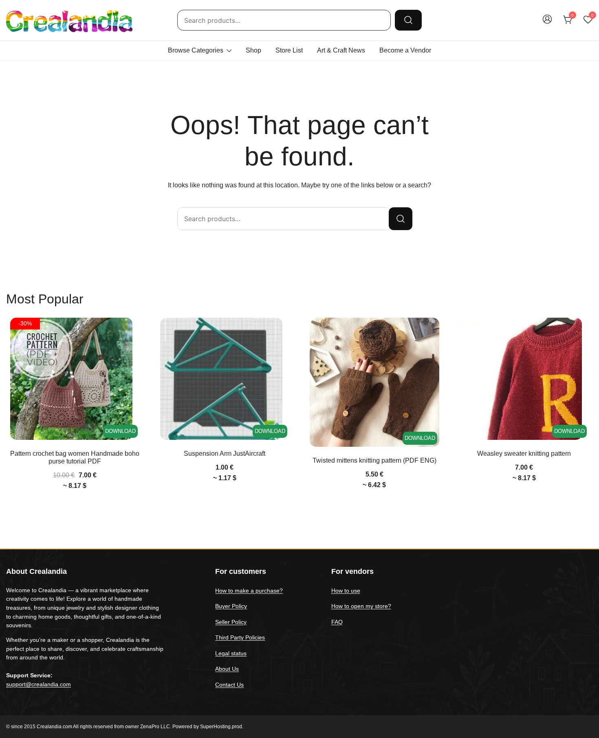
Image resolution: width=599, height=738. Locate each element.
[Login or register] (547, 23)
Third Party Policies (240, 637)
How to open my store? (361, 606)
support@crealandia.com (38, 684)
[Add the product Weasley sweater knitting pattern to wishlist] (582, 331)
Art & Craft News (341, 50)
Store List (289, 50)
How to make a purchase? (249, 590)
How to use (345, 590)
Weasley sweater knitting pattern (524, 453)
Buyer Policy (231, 606)
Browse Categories (195, 50)
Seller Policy (231, 622)
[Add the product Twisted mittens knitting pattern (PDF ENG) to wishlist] (432, 331)
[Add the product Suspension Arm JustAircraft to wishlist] (282, 331)
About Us (227, 669)
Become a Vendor (405, 50)
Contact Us (229, 684)
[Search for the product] (408, 20)
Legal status (231, 653)
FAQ (337, 622)
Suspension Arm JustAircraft (224, 453)
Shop (253, 50)
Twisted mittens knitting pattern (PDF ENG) (374, 460)
